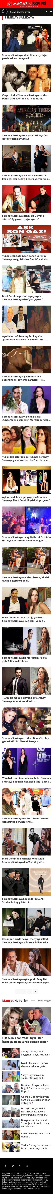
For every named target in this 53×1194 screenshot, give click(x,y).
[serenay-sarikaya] (29, 991)
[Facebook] (5, 1165)
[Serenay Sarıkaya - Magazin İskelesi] (26, 4)
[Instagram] (19, 1165)
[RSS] (26, 1165)
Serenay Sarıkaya (19, 17)
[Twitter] (12, 1165)
